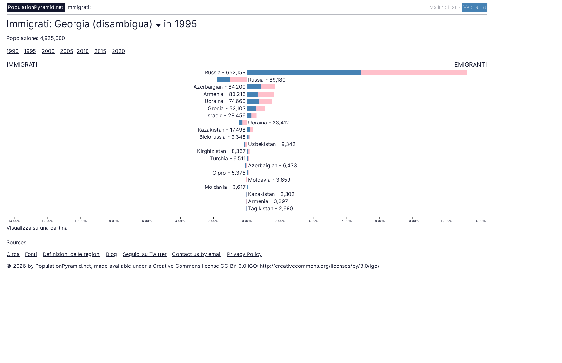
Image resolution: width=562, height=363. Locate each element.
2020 (118, 51)
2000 (48, 51)
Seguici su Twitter (145, 254)
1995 (30, 51)
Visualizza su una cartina (37, 228)
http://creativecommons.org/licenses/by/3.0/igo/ (320, 266)
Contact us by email (196, 254)
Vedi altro (474, 7)
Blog (111, 254)
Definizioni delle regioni (71, 254)
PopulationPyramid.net (35, 7)
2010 (83, 51)
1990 (13, 51)
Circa (13, 254)
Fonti (31, 254)
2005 (66, 51)
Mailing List (443, 7)
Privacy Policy (244, 254)
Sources (16, 242)
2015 (100, 51)
